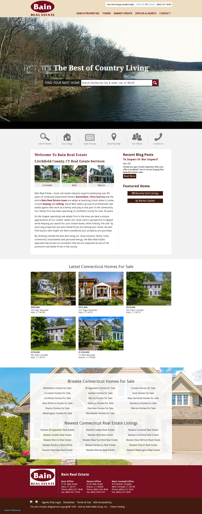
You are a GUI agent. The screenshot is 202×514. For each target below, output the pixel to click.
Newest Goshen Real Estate (57, 435)
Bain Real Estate (42, 477)
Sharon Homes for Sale (57, 408)
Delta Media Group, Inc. (97, 507)
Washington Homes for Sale (57, 413)
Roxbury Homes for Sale (100, 403)
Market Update (146, 200)
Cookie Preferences (12, 510)
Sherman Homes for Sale (100, 408)
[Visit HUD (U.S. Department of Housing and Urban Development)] (37, 503)
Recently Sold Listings (147, 193)
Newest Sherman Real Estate (57, 450)
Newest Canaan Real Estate (100, 430)
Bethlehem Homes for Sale (57, 388)
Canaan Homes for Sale (143, 388)
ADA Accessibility (102, 502)
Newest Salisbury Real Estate (100, 445)
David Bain (82, 196)
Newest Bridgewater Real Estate (57, 430)
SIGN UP (140, 4)
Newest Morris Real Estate (57, 440)
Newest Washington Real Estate (143, 450)
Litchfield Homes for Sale (57, 398)
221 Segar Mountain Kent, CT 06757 (88, 310)
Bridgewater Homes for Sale (100, 388)
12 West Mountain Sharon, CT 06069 (87, 355)
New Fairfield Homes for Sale (143, 398)
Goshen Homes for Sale (100, 393)
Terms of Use (84, 502)
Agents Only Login (51, 502)
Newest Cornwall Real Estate (143, 430)
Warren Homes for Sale (143, 408)
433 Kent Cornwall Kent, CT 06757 (134, 310)
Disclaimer (69, 502)
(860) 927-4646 (164, 4)
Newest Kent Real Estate (100, 435)
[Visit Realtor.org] (32, 503)
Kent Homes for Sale (143, 393)
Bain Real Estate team (54, 200)
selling (60, 204)
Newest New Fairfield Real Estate (100, 440)
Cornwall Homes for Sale (57, 393)
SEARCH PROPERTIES (87, 13)
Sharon (101, 185)
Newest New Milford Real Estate (143, 440)
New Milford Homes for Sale (57, 403)
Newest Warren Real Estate (100, 450)
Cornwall (47, 185)
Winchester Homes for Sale (100, 413)
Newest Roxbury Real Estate (57, 445)
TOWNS (106, 13)
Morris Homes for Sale (100, 398)
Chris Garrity (97, 196)
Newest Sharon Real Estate (143, 445)
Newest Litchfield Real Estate (143, 435)
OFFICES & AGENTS (145, 13)
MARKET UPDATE (123, 13)
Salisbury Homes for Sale (143, 403)
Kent (74, 185)
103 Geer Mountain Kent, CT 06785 (40, 310)
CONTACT (165, 13)
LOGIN (151, 4)
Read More (129, 176)
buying (47, 204)
